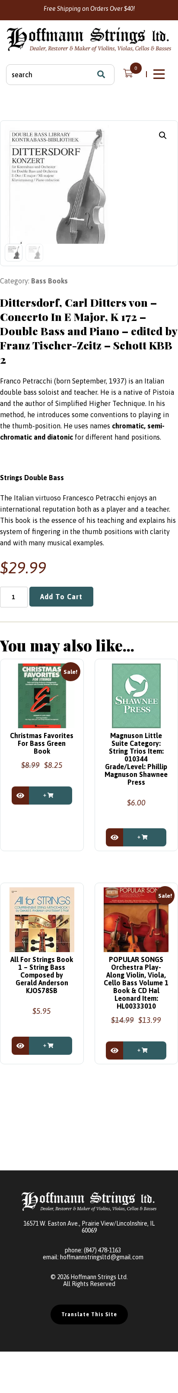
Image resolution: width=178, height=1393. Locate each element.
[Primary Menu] (160, 74)
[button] (163, 135)
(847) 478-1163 (102, 1250)
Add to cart (61, 597)
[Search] (101, 74)
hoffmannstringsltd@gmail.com (101, 1257)
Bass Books (49, 281)
